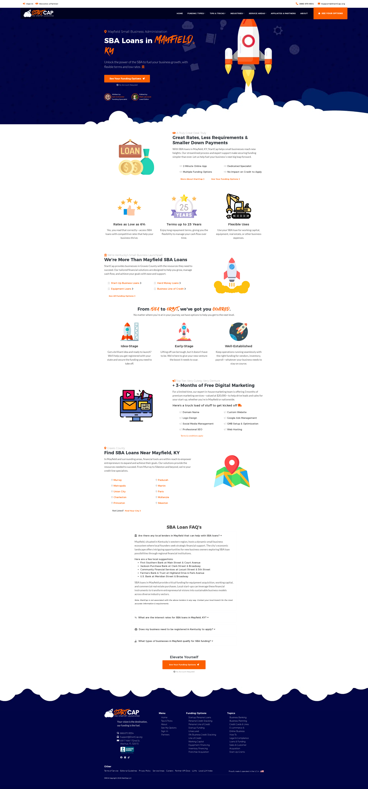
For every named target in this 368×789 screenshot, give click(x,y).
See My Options (168, 728)
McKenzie (163, 497)
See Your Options (332, 13)
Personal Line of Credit (199, 724)
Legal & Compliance (239, 738)
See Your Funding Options (126, 78)
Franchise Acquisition (198, 752)
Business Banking (238, 717)
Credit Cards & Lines (239, 724)
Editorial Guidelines (128, 770)
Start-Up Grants (237, 752)
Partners (165, 734)
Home (180, 13)
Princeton (119, 503)
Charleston (120, 497)
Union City (120, 491)
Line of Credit (194, 738)
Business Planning (238, 721)
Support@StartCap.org (333, 4)
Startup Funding (196, 728)
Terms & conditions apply (192, 435)
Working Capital (196, 741)
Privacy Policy (145, 770)
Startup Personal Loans (199, 717)
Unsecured (193, 731)
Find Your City (126, 510)
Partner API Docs (182, 770)
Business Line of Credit (170, 288)
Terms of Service (111, 770)
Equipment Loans (121, 288)
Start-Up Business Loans (125, 283)
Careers (169, 770)
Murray (118, 480)
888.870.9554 (127, 733)
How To (233, 734)
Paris (161, 491)
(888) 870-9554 (306, 4)
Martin (162, 485)
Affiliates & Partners (283, 13)
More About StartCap (192, 179)
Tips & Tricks (166, 721)
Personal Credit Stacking (200, 721)
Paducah (163, 480)
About (304, 13)
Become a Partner (48, 4)
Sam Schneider (118, 97)
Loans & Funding (237, 741)
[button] (184, 535)
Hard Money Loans (168, 283)
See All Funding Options (121, 296)
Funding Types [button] (195, 13)
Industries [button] (236, 13)
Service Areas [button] (257, 13)
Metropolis (120, 485)
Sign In (29, 4)
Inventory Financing (198, 748)
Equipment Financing (199, 745)
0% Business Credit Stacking (202, 734)
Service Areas (158, 770)
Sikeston (163, 503)
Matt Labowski (145, 97)
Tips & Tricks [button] (217, 13)
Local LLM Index (206, 770)
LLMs (194, 770)
